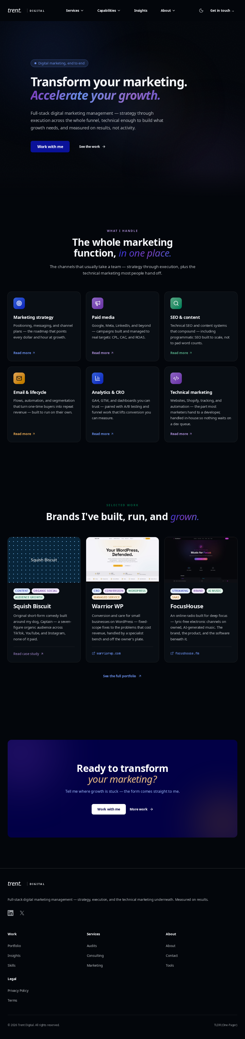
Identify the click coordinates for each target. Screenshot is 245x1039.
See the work (89, 146)
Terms (12, 1000)
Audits (92, 945)
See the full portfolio (119, 676)
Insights (140, 10)
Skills (12, 965)
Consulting (95, 955)
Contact (172, 955)
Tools (170, 965)
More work (139, 809)
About (170, 945)
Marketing (95, 965)
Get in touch (222, 10)
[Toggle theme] (201, 10)
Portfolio (14, 945)
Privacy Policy (18, 990)
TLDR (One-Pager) (225, 1025)
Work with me (50, 146)
